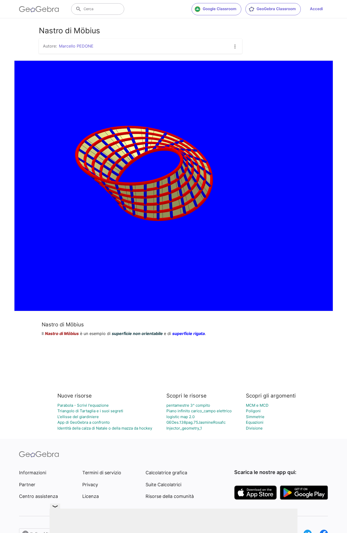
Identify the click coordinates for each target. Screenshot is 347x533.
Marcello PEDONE (76, 46)
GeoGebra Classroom (276, 8)
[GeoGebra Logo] (39, 9)
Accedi (316, 8)
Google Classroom (219, 8)
